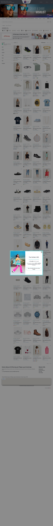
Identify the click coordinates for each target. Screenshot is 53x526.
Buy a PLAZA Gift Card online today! (34, 269)
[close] (41, 252)
